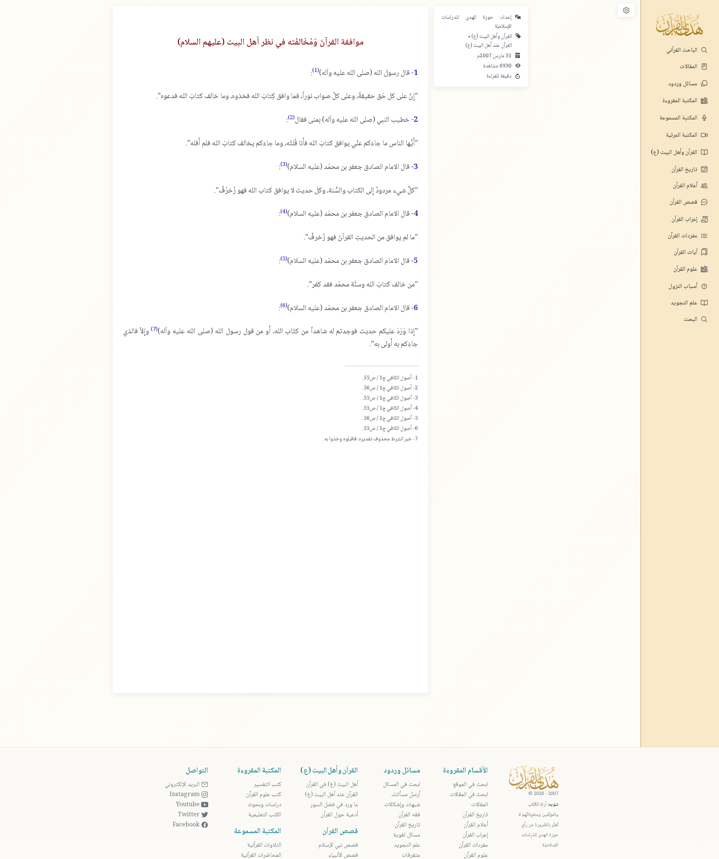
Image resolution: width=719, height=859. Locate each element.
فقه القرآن (409, 815)
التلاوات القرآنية (264, 845)
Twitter (189, 815)
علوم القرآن (686, 269)
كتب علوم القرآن (263, 795)
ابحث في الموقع (470, 785)
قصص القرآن (684, 202)
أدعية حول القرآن (339, 815)
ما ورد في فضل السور (334, 805)
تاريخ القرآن (685, 170)
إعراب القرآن (685, 220)
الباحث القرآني (682, 50)
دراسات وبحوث (264, 805)
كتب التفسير (267, 785)
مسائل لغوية (406, 835)
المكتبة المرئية (682, 135)
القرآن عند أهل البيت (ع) (488, 45)
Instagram (185, 795)
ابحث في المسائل (401, 785)
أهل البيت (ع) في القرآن (332, 785)
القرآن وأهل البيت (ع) (675, 153)
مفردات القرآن (683, 236)
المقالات (689, 67)
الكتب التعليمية (264, 815)
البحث (691, 320)
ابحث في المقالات (469, 795)
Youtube (188, 805)
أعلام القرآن (686, 186)
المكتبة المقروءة (680, 101)
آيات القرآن (686, 253)
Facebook (187, 825)
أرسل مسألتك (405, 795)
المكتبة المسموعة (679, 118)
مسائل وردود (683, 84)
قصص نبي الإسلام (338, 845)
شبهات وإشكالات (402, 805)
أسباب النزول (683, 287)
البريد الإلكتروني (183, 785)
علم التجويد (685, 303)
